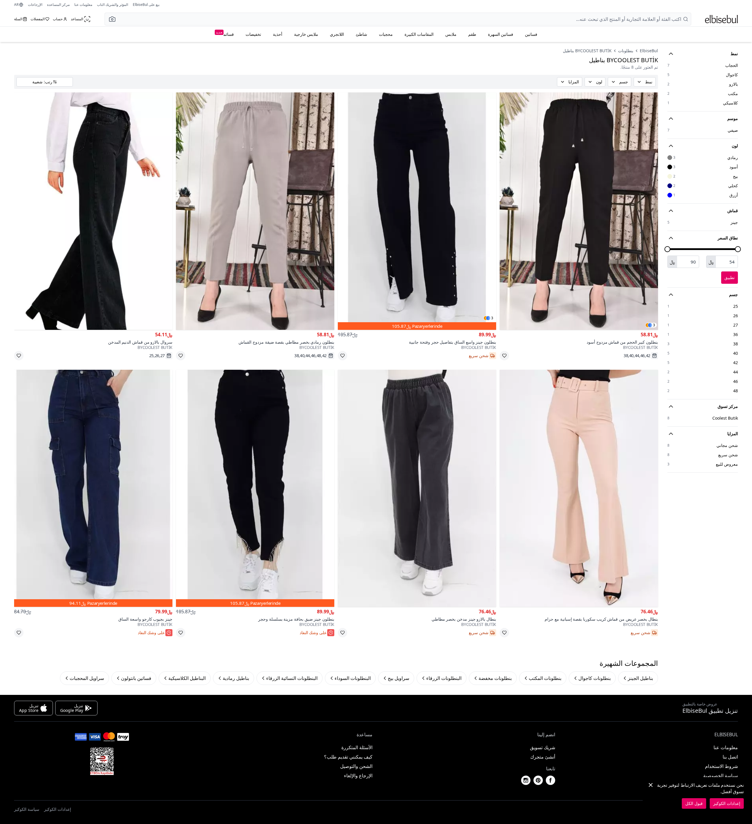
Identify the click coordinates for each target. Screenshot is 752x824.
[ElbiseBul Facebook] (550, 780)
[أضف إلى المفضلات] (504, 355)
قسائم (225, 33)
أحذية (277, 34)
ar (16, 4)
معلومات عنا (83, 4)
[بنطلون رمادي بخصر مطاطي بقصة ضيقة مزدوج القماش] (255, 211)
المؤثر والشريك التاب (112, 4)
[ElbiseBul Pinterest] (538, 780)
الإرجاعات (35, 4)
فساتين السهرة (500, 34)
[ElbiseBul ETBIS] (102, 761)
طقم (472, 34)
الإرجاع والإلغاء (358, 775)
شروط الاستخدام (721, 766)
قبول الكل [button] (694, 803)
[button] (110, 19)
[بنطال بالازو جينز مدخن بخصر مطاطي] (417, 488)
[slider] (738, 249)
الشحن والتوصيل (356, 766)
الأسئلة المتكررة (356, 747)
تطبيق (729, 277)
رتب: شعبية (42, 82)
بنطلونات (625, 50)
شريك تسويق (542, 747)
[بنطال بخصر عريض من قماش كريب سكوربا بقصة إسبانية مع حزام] (579, 488)
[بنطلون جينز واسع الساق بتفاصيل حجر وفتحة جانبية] (417, 211)
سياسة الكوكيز (26, 809)
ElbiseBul (649, 50)
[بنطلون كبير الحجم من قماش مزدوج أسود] (579, 211)
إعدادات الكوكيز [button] (57, 809)
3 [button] (654, 325)
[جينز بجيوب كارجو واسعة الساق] (93, 488)
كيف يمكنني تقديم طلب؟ (348, 757)
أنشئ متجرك (542, 757)
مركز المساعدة (58, 4)
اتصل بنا (730, 757)
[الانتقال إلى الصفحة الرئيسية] (721, 19)
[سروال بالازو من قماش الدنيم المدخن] (93, 211)
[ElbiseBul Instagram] (526, 780)
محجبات (386, 34)
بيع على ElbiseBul (146, 4)
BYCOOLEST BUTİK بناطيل (587, 50)
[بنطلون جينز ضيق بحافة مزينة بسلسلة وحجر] (255, 488)
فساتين (531, 34)
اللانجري (337, 34)
